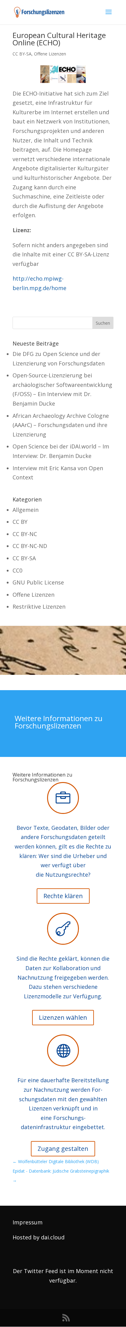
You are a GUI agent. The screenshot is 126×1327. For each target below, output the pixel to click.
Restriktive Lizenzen (39, 606)
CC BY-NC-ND (30, 546)
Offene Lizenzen (50, 54)
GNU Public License (38, 582)
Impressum (28, 1222)
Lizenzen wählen (63, 1017)
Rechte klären (63, 896)
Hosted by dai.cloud (39, 1237)
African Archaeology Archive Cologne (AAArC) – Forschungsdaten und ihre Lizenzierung (61, 425)
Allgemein (26, 509)
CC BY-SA (22, 54)
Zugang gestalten (63, 1148)
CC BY (20, 521)
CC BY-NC (25, 534)
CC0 (17, 570)
